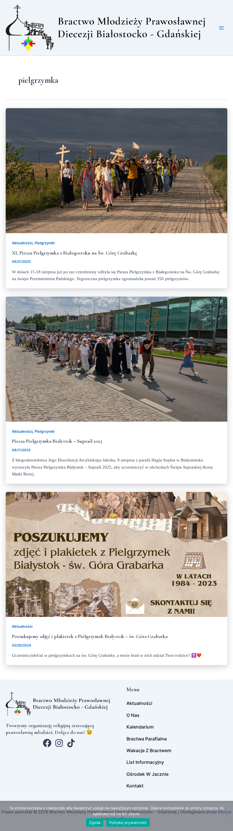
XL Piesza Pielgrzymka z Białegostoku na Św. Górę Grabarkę (74, 253)
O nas (133, 715)
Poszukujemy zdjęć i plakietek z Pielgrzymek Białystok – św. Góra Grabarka (90, 636)
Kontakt (134, 786)
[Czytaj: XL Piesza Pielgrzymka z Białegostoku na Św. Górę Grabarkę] (116, 170)
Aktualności (22, 243)
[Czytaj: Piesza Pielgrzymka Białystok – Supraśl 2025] (116, 358)
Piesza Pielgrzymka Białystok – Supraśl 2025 (57, 441)
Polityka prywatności (128, 822)
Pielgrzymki (45, 243)
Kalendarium (140, 727)
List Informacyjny (145, 762)
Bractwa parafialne (146, 739)
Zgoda (94, 822)
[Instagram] (59, 743)
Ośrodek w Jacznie (147, 774)
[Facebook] (47, 743)
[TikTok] (71, 743)
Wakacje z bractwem (148, 750)
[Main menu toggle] (221, 28)
